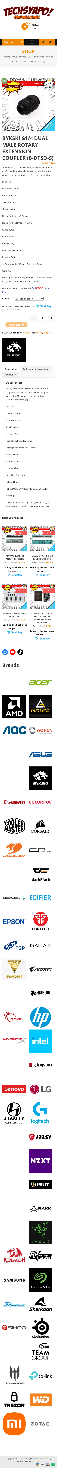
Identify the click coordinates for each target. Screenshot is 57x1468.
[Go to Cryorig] (40, 849)
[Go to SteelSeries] (40, 1327)
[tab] (11, 369)
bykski (39, 332)
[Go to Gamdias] (14, 969)
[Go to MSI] (40, 1136)
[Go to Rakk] (40, 1208)
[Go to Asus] (40, 754)
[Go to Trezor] (14, 1399)
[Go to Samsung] (14, 1280)
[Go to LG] (40, 1089)
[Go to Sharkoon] (40, 1303)
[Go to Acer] (40, 682)
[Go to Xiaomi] (14, 1423)
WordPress (36, 1461)
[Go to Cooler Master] (14, 825)
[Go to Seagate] (40, 1280)
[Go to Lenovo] (14, 1088)
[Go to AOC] (14, 730)
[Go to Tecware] (14, 1375)
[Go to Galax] (40, 945)
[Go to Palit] (40, 1184)
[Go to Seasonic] (14, 1303)
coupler (47, 332)
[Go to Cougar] (14, 849)
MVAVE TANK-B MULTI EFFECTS (15, 557)
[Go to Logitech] (40, 1112)
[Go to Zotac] (40, 1423)
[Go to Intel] (40, 1041)
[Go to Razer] (40, 1232)
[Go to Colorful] (40, 802)
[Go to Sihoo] (14, 1327)
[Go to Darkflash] (40, 873)
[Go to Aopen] (40, 730)
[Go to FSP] (14, 945)
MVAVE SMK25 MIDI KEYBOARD (14, 615)
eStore (47, 1459)
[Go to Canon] (14, 802)
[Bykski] (14, 349)
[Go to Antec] (40, 706)
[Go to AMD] (14, 706)
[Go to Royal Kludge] (40, 1256)
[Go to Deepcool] (14, 897)
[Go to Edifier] (40, 897)
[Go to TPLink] (40, 1375)
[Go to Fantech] (40, 921)
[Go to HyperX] (14, 1040)
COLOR (5, 298)
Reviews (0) (10, 374)
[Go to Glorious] (40, 993)
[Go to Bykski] (40, 778)
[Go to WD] (40, 1399)
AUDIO (15, 56)
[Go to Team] (40, 1351)
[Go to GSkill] (14, 1016)
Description (11, 369)
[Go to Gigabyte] (40, 969)
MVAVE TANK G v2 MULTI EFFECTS (42, 557)
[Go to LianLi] (14, 1112)
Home (7, 56)
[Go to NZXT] (40, 1160)
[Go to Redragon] (14, 1256)
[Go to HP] (40, 1017)
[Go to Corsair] (40, 825)
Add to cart (14, 324)
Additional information (35, 369)
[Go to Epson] (14, 921)
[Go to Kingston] (40, 1065)
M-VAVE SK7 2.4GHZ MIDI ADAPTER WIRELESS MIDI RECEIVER (42, 618)
